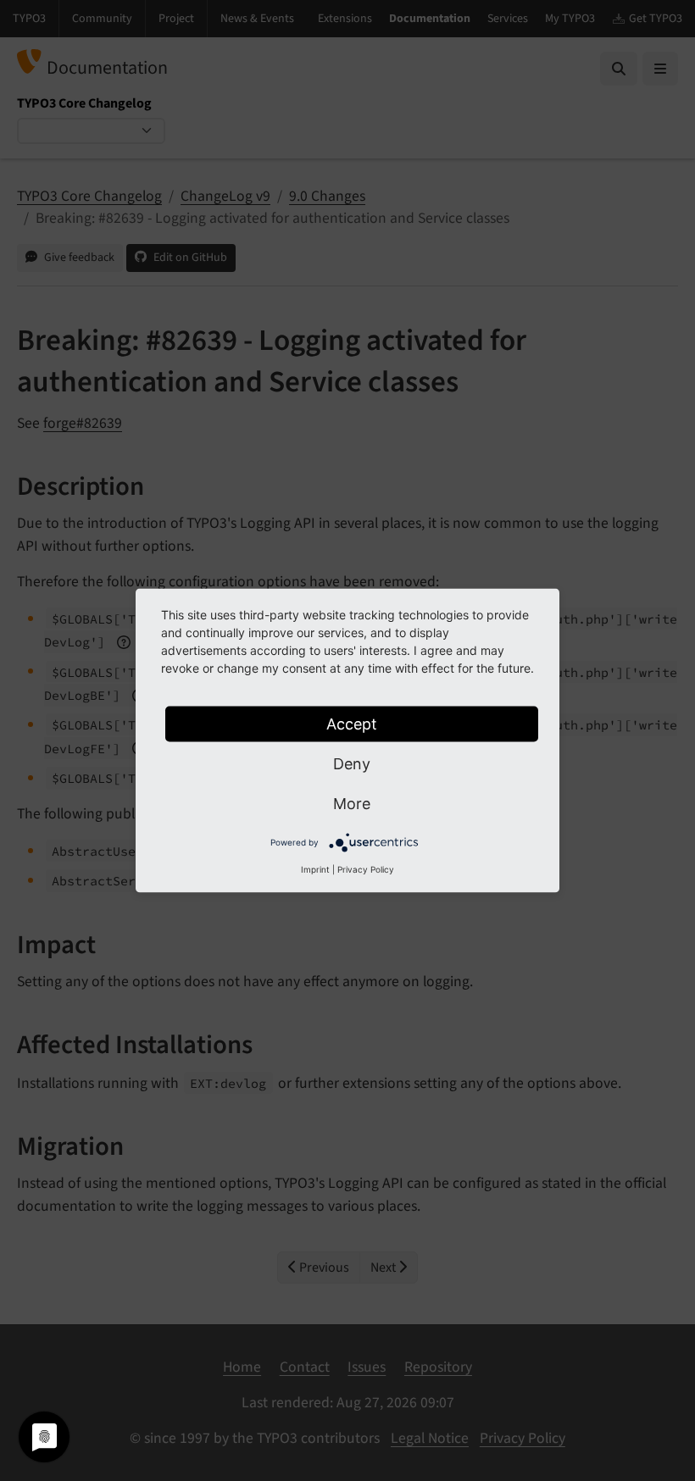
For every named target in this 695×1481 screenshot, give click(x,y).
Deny (351, 764)
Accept (351, 724)
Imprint (315, 869)
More (351, 804)
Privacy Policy (365, 869)
